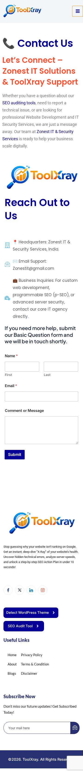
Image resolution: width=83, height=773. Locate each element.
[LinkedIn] (31, 590)
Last (47, 375)
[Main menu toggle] (77, 11)
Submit (14, 454)
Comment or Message (24, 410)
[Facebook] (8, 590)
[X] (19, 590)
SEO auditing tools (19, 102)
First (8, 375)
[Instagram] (42, 590)
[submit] (75, 728)
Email (11, 386)
